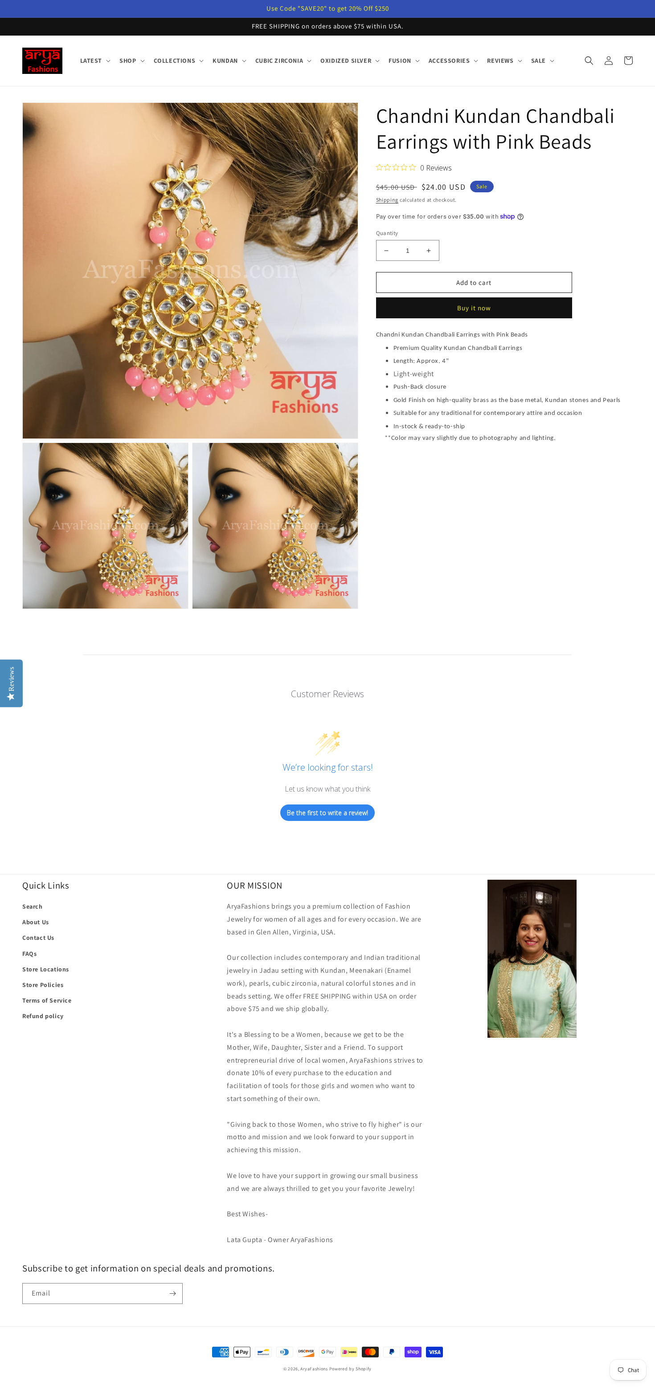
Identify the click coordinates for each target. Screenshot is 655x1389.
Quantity (387, 233)
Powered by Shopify (350, 1369)
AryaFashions (314, 1369)
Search (32, 906)
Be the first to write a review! (327, 812)
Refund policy (43, 1016)
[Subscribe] (172, 1293)
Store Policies (42, 985)
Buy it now (474, 308)
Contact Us (38, 938)
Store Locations (45, 969)
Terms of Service (47, 1000)
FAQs (29, 954)
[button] (95, 60)
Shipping (387, 199)
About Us (35, 922)
